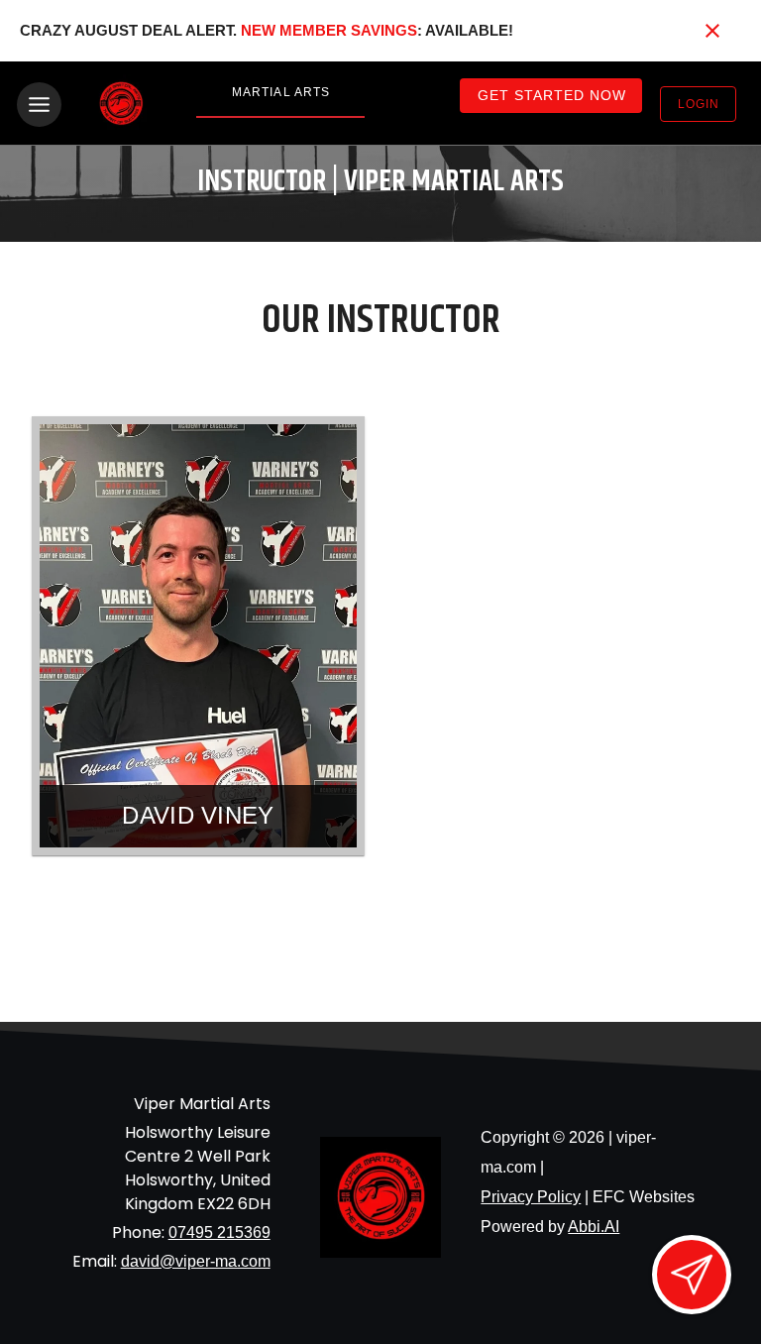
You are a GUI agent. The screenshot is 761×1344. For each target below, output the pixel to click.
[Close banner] (712, 31)
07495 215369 (219, 1232)
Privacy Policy (531, 1196)
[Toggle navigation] (39, 104)
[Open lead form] (691, 1274)
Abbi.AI (593, 1226)
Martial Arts (281, 92)
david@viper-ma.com (196, 1261)
